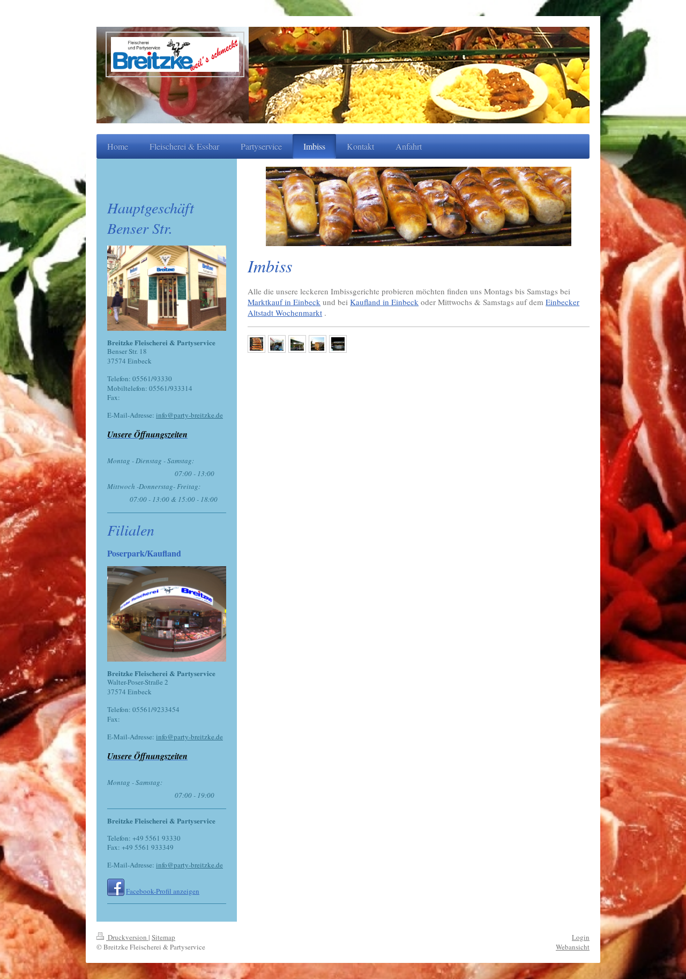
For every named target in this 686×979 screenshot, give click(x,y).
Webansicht (573, 947)
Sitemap (163, 937)
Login (581, 937)
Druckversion (127, 937)
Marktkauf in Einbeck (284, 301)
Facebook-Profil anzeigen (162, 891)
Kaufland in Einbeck (384, 301)
